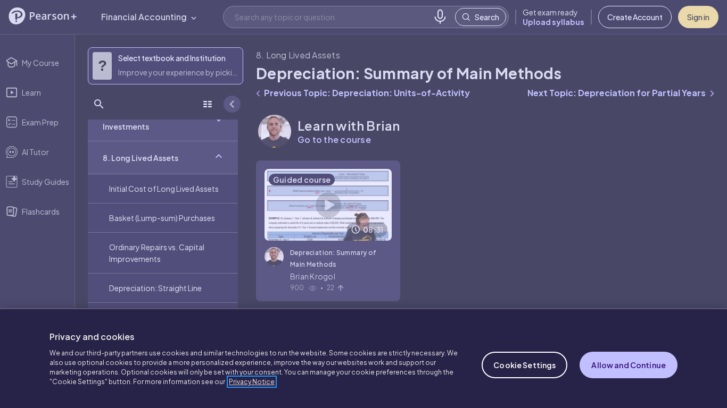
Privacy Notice (252, 382)
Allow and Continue (628, 365)
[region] (363, 358)
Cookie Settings (524, 365)
